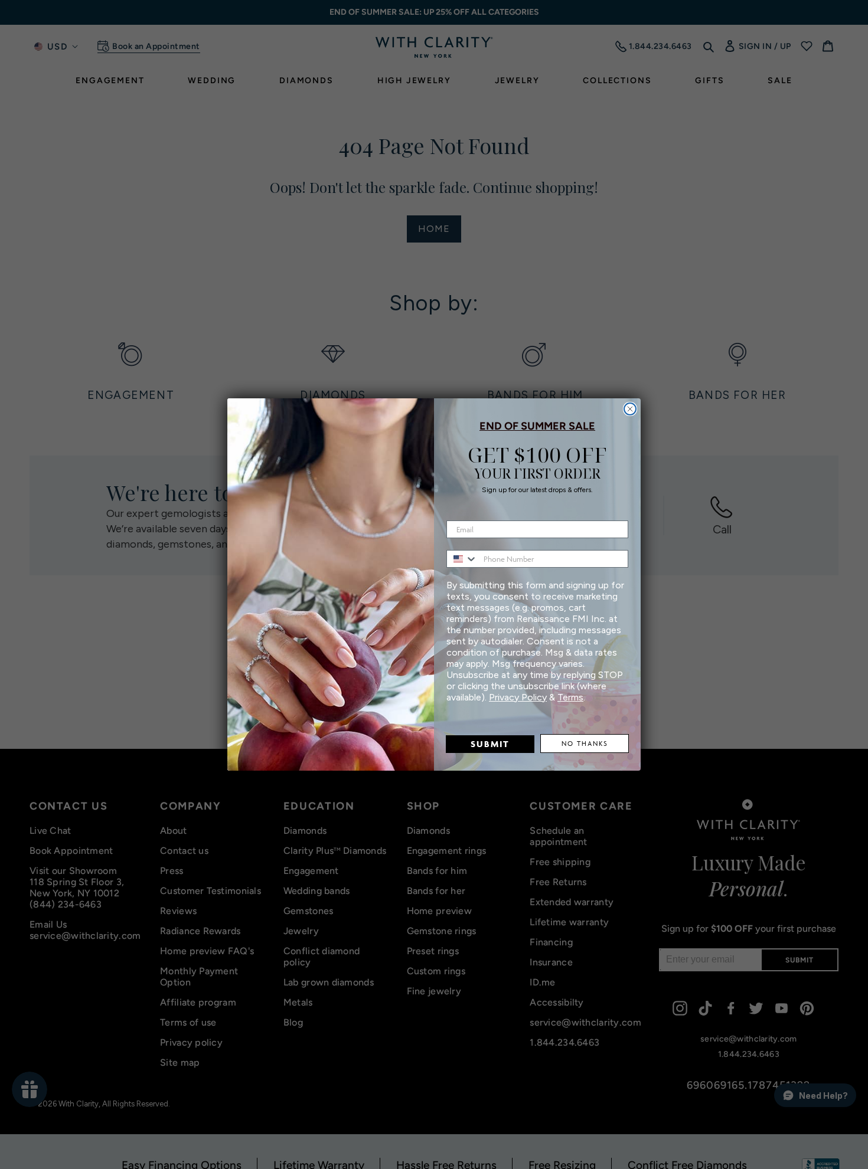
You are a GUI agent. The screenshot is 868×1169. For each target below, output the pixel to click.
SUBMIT (490, 743)
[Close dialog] (630, 409)
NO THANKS (585, 743)
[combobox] (462, 559)
